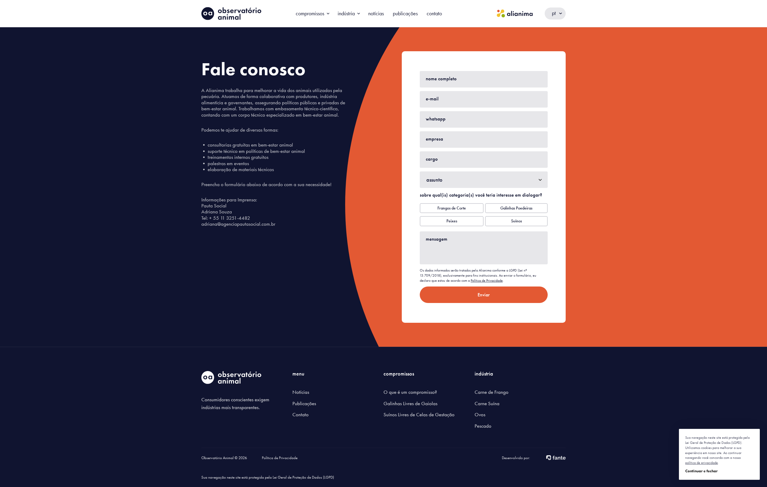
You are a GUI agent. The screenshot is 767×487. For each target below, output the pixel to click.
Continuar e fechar (701, 471)
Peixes (451, 221)
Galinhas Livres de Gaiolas (410, 403)
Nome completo (441, 78)
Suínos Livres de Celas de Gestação (419, 414)
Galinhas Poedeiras (516, 208)
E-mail (432, 98)
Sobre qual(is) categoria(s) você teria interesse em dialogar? (481, 195)
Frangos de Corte (451, 208)
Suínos (516, 221)
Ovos (480, 414)
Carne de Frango (491, 392)
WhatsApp (436, 118)
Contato (434, 13)
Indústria (346, 13)
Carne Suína (487, 403)
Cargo (432, 159)
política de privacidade (701, 462)
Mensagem (436, 239)
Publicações (405, 13)
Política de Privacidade (487, 280)
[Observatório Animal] (231, 13)
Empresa (434, 138)
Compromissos (310, 13)
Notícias (376, 13)
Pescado (483, 426)
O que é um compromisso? (410, 392)
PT (554, 13)
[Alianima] (515, 13)
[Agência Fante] (556, 457)
